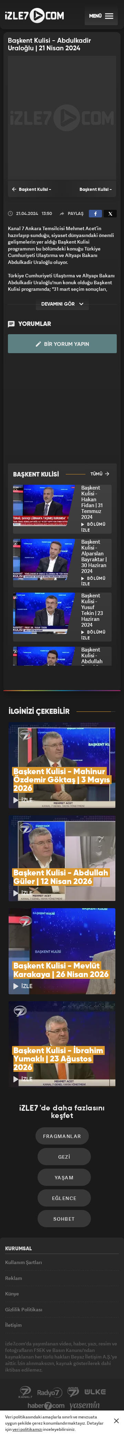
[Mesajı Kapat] (116, 1421)
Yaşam (64, 1177)
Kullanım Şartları (23, 1262)
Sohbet (64, 1219)
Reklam (13, 1278)
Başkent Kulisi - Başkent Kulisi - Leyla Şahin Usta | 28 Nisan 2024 (90, 192)
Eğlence (64, 1198)
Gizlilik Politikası (23, 1309)
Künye (12, 1293)
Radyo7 (50, 1392)
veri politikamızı (27, 1429)
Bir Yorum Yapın (66, 344)
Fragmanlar (62, 1136)
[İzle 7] (34, 15)
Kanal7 (25, 1392)
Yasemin (85, 1406)
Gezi (64, 1156)
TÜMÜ (97, 474)
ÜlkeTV (95, 1392)
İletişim (13, 1325)
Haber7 (46, 1406)
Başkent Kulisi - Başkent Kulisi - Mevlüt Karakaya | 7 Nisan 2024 (32, 192)
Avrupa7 (73, 1392)
